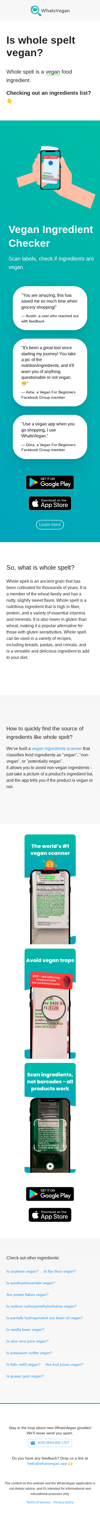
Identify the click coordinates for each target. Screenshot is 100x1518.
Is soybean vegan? (22, 1271)
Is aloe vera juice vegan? (27, 1341)
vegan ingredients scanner (57, 748)
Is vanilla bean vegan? (25, 1329)
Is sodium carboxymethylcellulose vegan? (41, 1306)
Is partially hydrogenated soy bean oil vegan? (44, 1318)
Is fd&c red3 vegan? (23, 1364)
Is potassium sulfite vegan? (29, 1353)
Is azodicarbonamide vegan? (30, 1283)
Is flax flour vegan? (60, 1271)
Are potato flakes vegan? (27, 1294)
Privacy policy (64, 1502)
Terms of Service (38, 1502)
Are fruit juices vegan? (64, 1364)
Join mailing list (53, 1443)
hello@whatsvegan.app (47, 1463)
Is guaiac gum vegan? (25, 1376)
